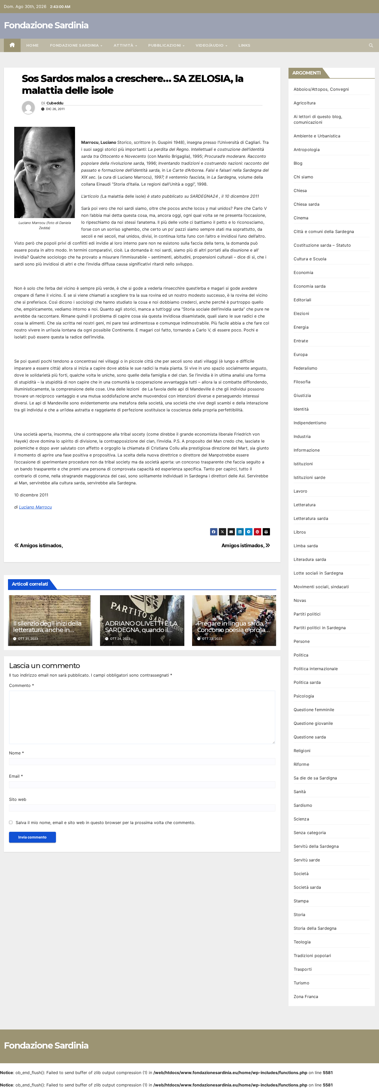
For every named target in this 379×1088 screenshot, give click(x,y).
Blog (298, 163)
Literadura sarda (310, 559)
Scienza (301, 818)
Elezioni (301, 313)
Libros (300, 532)
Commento (21, 685)
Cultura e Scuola (310, 258)
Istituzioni (303, 463)
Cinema (301, 217)
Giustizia (302, 395)
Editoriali (302, 299)
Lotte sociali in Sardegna (318, 573)
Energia (301, 327)
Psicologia (304, 696)
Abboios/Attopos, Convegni (321, 89)
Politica (301, 655)
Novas (300, 600)
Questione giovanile (313, 723)
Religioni (302, 750)
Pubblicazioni (165, 45)
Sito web (17, 799)
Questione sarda (310, 737)
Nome (16, 752)
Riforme (301, 764)
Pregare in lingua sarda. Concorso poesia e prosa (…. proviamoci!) (231, 630)
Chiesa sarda (306, 204)
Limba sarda (306, 545)
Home (32, 45)
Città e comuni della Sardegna (324, 231)
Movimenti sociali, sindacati (321, 586)
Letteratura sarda (311, 518)
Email (16, 776)
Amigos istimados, (243, 545)
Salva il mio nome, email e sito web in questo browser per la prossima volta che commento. (105, 822)
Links (244, 45)
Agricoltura (305, 102)
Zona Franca (306, 996)
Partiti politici (307, 614)
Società (301, 873)
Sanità (300, 791)
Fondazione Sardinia (46, 25)
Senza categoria (310, 832)
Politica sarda (307, 682)
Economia (304, 272)
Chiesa (300, 190)
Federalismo (306, 368)
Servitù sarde (307, 859)
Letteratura (305, 504)
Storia (300, 914)
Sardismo (303, 805)
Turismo (301, 982)
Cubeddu (54, 103)
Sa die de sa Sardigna (315, 777)
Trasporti (303, 969)
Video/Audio (210, 45)
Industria (302, 436)
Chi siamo (304, 176)
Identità (301, 409)
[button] (371, 45)
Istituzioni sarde (309, 477)
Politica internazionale (316, 668)
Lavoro (301, 491)
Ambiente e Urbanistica (317, 135)
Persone (302, 641)
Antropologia (307, 149)
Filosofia (302, 381)
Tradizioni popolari (312, 955)
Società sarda (307, 887)
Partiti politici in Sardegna (320, 627)
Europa (301, 354)
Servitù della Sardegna (316, 846)
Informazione (307, 450)
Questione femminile (314, 709)
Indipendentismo (310, 422)
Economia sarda (310, 286)
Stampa (301, 900)
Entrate (301, 340)
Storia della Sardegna (315, 928)
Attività (124, 45)
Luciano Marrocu (35, 507)
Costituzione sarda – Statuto (322, 245)
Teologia (302, 941)
